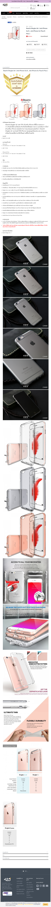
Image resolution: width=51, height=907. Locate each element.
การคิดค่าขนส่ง (30, 889)
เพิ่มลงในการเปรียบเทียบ (41, 50)
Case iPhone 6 (21, 17)
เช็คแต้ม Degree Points (19, 886)
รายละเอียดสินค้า (6, 67)
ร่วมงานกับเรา (30, 897)
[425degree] (5, 4)
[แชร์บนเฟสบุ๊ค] (26, 52)
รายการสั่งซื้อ (19, 883)
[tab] (25, 67)
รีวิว (3, 855)
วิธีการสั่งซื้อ (29, 882)
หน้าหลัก (3, 17)
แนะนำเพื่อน (14, 22)
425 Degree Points (21, 889)
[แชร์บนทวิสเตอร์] (28, 52)
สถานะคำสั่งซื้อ (30, 887)
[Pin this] (32, 52)
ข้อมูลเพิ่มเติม (5, 852)
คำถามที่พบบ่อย (6, 858)
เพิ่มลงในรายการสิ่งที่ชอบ (31, 50)
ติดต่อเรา (28, 895)
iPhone (14, 17)
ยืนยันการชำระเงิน (20, 893)
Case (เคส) (9, 17)
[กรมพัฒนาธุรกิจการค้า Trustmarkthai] (7, 895)
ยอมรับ (45, 904)
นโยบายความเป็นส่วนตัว (30, 892)
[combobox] (19, 8)
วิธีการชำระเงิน (30, 884)
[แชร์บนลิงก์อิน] (30, 52)
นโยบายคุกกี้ (20, 904)
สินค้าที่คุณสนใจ (20, 891)
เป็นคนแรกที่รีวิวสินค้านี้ (44, 36)
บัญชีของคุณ (19, 881)
